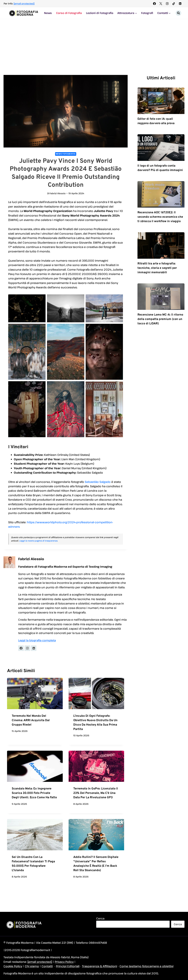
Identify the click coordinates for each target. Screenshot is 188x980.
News (48, 13)
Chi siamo (32, 966)
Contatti (47, 966)
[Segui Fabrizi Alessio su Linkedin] (33, 648)
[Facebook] (154, 3)
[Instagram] (167, 3)
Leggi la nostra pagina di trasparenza (38, 540)
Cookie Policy (13, 966)
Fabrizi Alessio (58, 193)
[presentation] (35, 693)
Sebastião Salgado (98, 482)
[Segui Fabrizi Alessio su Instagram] (27, 648)
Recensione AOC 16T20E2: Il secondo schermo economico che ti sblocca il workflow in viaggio (160, 217)
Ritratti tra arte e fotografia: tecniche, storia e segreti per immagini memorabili (157, 268)
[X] (161, 3)
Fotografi (147, 13)
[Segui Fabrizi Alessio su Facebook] (21, 648)
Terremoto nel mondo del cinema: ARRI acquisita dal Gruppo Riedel (31, 720)
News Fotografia (66, 153)
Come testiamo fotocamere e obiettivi (146, 966)
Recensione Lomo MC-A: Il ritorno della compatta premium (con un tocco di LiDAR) (160, 319)
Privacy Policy (64, 962)
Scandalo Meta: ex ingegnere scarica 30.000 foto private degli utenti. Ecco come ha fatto (34, 793)
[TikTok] (173, 3)
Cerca (100, 918)
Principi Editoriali (67, 966)
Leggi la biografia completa (37, 640)
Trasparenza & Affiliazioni (99, 966)
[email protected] (24, 3)
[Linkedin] (180, 3)
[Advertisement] (94, 41)
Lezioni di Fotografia (99, 13)
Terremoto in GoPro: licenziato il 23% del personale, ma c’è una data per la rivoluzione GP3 (95, 793)
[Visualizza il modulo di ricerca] (178, 13)
